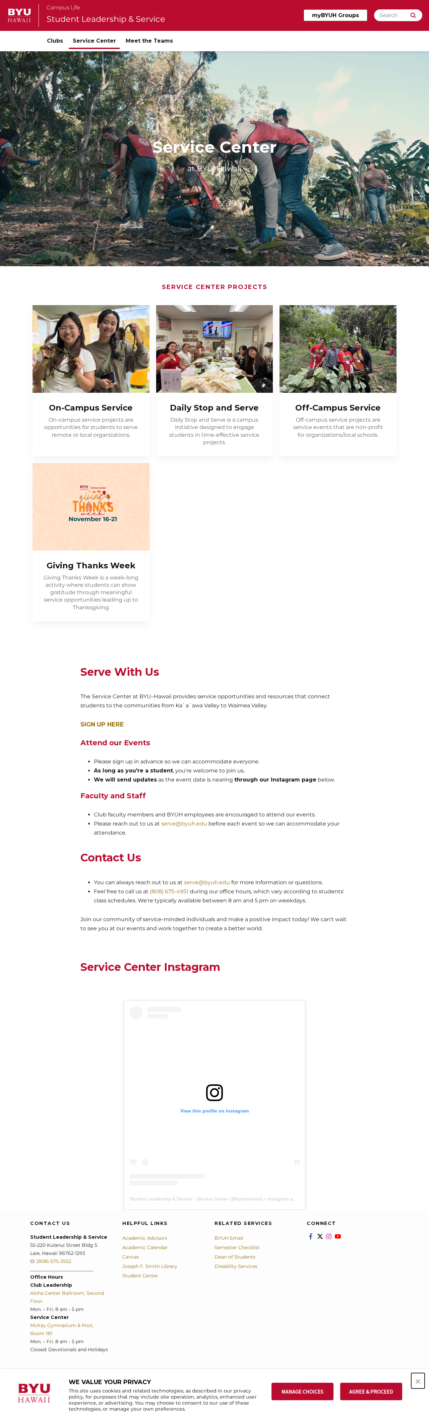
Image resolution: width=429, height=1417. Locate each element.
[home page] (19, 15)
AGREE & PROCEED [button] (371, 1391)
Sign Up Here (102, 724)
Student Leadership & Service (106, 19)
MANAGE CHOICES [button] (302, 1391)
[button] (418, 1380)
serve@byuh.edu (184, 823)
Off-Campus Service (338, 408)
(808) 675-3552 (54, 1261)
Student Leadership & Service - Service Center (178, 1198)
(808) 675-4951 (169, 891)
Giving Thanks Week (91, 565)
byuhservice (248, 1198)
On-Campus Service (91, 408)
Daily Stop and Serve (214, 408)
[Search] (413, 15)
